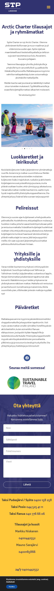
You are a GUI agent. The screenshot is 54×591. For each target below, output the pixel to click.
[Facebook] (27, 358)
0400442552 (27, 538)
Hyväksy (12, 587)
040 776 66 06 (35, 514)
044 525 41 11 (34, 507)
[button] (48, 7)
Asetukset (10, 582)
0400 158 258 (43, 500)
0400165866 (27, 552)
